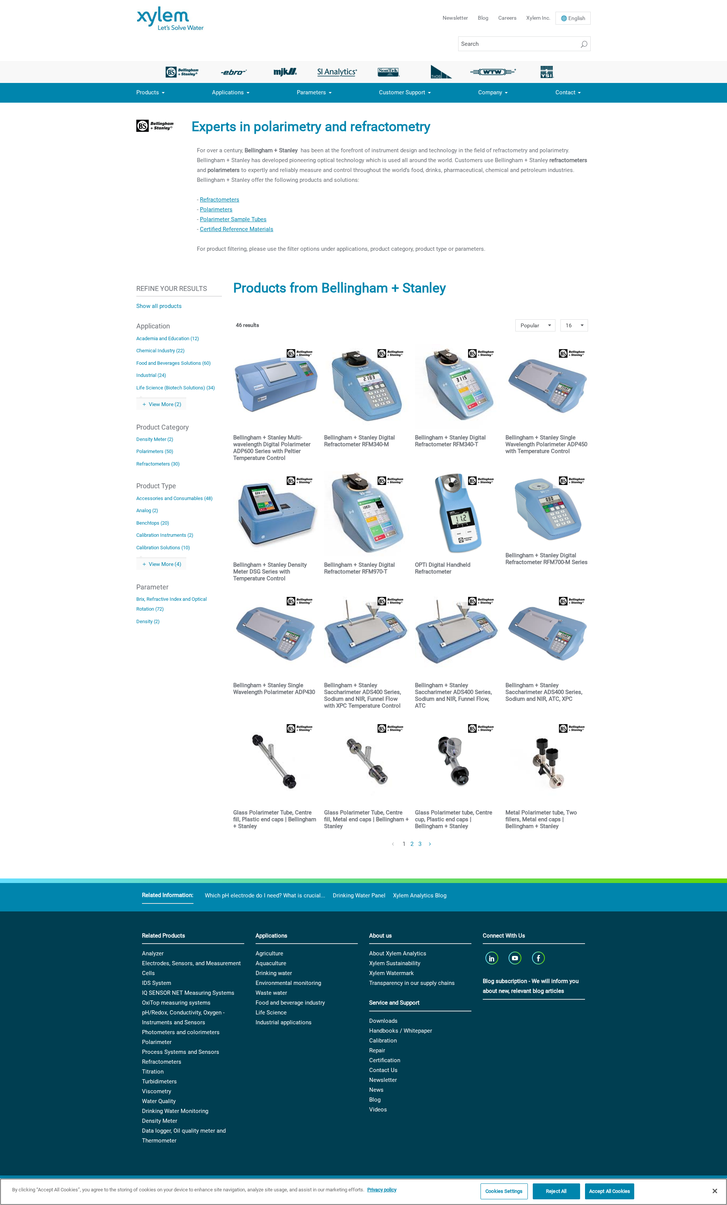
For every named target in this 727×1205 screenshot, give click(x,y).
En (576, 18)
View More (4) (165, 564)
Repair (377, 1050)
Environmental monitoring (288, 983)
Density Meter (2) (154, 439)
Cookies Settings (504, 1191)
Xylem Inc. (538, 18)
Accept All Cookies (609, 1191)
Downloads (383, 1020)
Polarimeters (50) (154, 451)
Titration (153, 1071)
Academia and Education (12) (167, 338)
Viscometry (156, 1091)
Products (147, 92)
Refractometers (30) (158, 464)
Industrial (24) (151, 375)
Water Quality (159, 1101)
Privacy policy (381, 1189)
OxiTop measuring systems (176, 1002)
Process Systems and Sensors (180, 1052)
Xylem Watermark (391, 973)
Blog (483, 18)
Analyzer (153, 953)
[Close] (715, 1191)
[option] (182, 72)
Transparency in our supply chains (412, 983)
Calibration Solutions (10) (163, 547)
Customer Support (402, 92)
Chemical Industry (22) (160, 350)
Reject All (556, 1191)
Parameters (311, 92)
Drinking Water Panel (359, 895)
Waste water (271, 992)
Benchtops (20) (152, 523)
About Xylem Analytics (397, 953)
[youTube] (516, 958)
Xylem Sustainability (394, 963)
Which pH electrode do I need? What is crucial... (265, 895)
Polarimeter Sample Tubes (233, 219)
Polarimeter (157, 1042)
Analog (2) (147, 510)
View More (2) (165, 404)
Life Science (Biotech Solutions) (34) (175, 388)
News (376, 1089)
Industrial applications (284, 1022)
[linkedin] (492, 958)
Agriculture (269, 953)
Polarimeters (216, 209)
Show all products (159, 306)
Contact (565, 92)
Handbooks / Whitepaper (400, 1030)
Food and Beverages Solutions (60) (173, 363)
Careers (507, 18)
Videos (378, 1109)
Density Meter (159, 1120)
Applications (228, 92)
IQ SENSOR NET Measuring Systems (188, 992)
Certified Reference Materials (236, 229)
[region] (363, 1191)
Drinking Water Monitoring (175, 1111)
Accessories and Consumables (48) (174, 498)
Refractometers (219, 199)
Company (490, 92)
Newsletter (455, 18)
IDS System (156, 983)
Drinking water (274, 973)
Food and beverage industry (290, 1002)
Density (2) (148, 621)
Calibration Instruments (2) (164, 535)
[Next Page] (430, 844)
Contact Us (383, 1070)
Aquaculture (271, 963)
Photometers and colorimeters (181, 1032)
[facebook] (539, 958)
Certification (384, 1060)
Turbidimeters (159, 1081)
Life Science (271, 1012)
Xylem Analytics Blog (419, 895)
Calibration (383, 1040)
